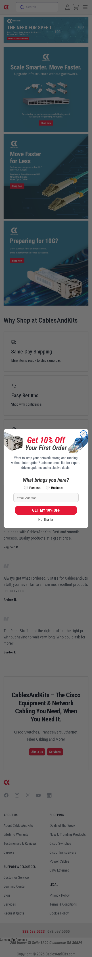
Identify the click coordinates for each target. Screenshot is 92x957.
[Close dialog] (83, 434)
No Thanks (46, 519)
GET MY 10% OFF (46, 510)
